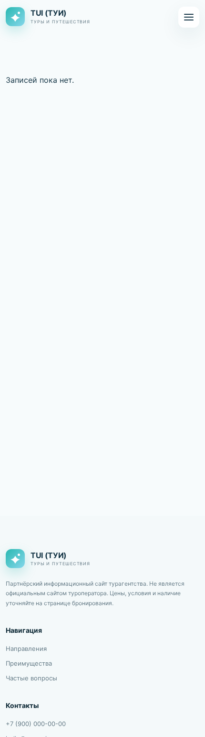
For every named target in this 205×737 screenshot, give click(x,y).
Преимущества (29, 663)
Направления (26, 648)
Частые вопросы (31, 678)
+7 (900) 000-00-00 (36, 723)
